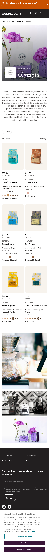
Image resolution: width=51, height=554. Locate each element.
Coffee (11, 22)
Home (4, 22)
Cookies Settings (24, 536)
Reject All (24, 543)
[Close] (45, 513)
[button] (36, 13)
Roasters (19, 22)
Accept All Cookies (24, 549)
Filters (8, 132)
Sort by (43, 139)
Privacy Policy (39, 489)
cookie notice (32, 531)
